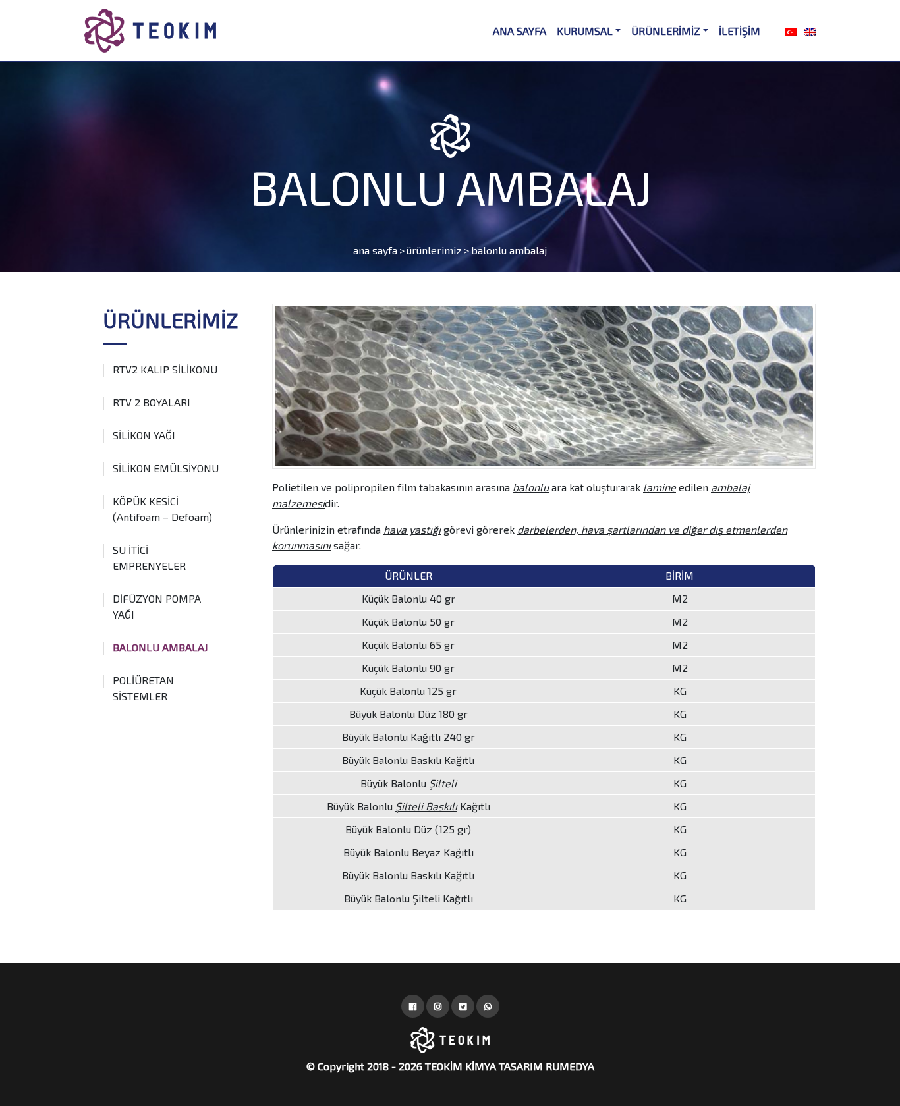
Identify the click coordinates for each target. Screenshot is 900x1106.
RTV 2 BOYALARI (151, 402)
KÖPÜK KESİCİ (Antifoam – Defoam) (162, 509)
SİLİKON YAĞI (144, 435)
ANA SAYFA (519, 30)
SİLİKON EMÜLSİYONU (166, 468)
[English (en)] (810, 30)
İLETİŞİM (739, 30)
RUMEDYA (570, 1066)
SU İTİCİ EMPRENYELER (149, 557)
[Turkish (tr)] (791, 30)
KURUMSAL (585, 30)
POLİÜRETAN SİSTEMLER (143, 688)
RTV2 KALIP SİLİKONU (165, 369)
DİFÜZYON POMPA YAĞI (157, 606)
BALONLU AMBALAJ (160, 647)
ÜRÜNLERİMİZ (665, 30)
